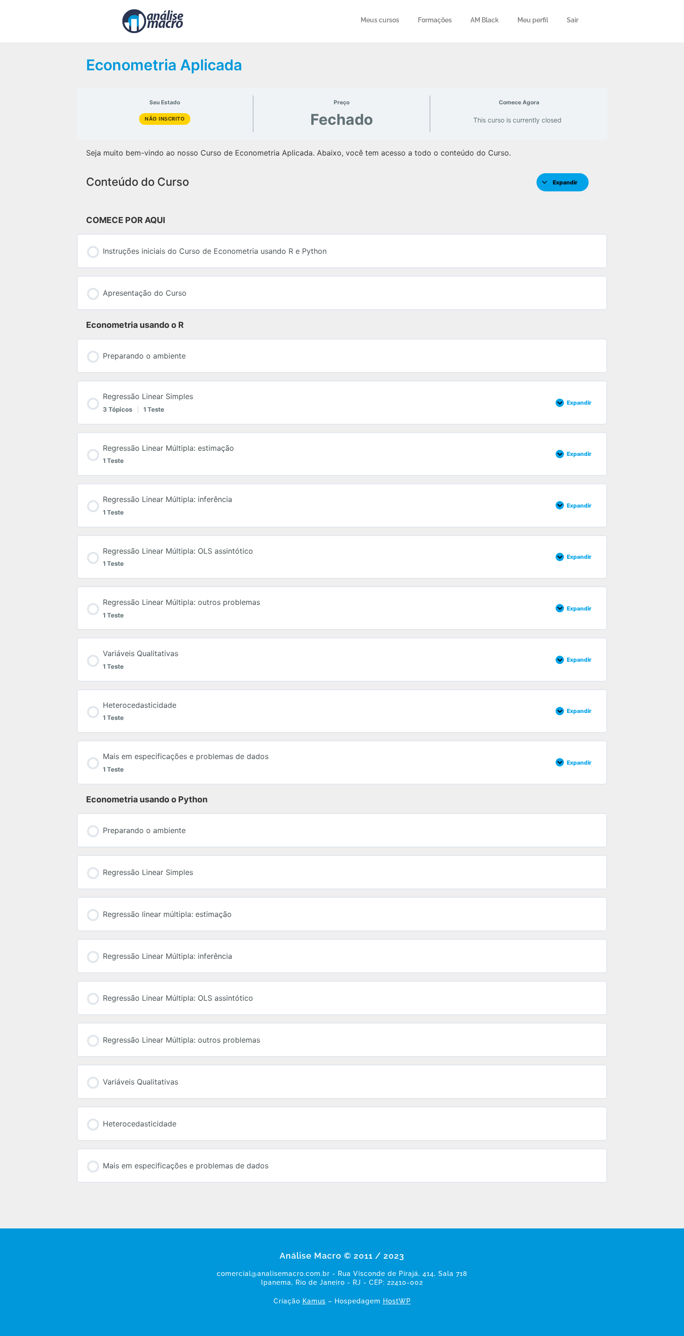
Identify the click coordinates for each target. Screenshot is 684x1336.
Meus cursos (380, 20)
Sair (572, 20)
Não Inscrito (165, 118)
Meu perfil (532, 20)
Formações (435, 20)
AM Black (484, 20)
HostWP (397, 1301)
